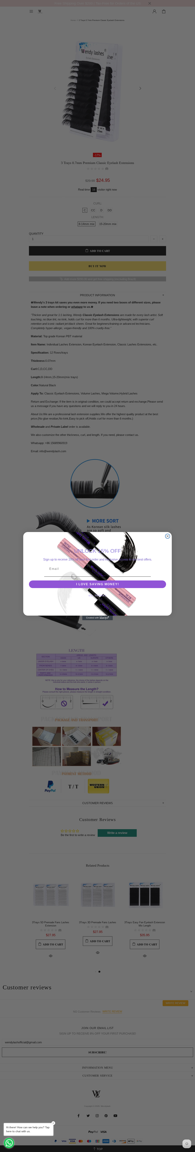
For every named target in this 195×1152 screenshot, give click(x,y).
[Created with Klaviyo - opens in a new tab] (97, 618)
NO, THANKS (98, 595)
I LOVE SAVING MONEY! (97, 584)
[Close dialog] (167, 536)
